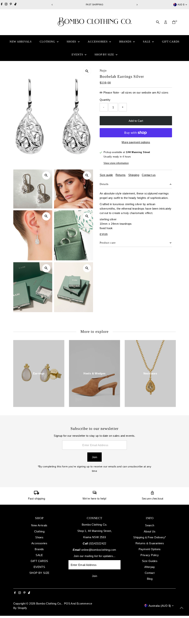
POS (67, 603)
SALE (147, 41)
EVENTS (78, 54)
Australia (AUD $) (160, 605)
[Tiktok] (15, 4)
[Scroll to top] (181, 608)
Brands (125, 41)
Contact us (149, 175)
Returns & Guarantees (149, 543)
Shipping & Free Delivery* (149, 537)
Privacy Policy (149, 555)
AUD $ (181, 4)
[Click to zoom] (87, 71)
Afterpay (149, 566)
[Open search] (157, 22)
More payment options (136, 142)
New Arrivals (21, 41)
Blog (150, 578)
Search (149, 525)
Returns (121, 175)
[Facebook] (1, 4)
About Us (150, 531)
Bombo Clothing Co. (49, 603)
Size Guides (149, 561)
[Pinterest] (11, 4)
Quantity (105, 99)
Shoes (72, 41)
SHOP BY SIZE (104, 54)
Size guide (106, 175)
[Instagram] (6, 4)
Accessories (98, 41)
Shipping (133, 175)
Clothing (48, 41)
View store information (116, 163)
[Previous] (52, 5)
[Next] (137, 5)
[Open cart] (174, 22)
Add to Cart (136, 120)
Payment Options (150, 549)
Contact (150, 572)
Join (94, 457)
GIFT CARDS (171, 41)
